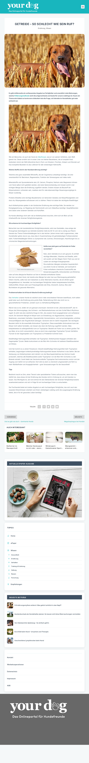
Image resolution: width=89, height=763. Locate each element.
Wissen (48, 28)
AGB (8, 686)
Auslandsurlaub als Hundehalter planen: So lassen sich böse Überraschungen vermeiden (47, 614)
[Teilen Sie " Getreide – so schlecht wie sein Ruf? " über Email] (57, 407)
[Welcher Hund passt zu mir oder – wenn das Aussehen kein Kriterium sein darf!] (35, 437)
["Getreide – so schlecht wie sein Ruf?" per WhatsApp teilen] (39, 407)
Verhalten (15, 297)
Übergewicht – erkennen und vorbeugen (71, 448)
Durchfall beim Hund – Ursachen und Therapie (31, 632)
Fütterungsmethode (21, 96)
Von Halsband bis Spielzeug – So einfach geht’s (31, 623)
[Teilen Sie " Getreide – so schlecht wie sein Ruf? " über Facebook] (44, 407)
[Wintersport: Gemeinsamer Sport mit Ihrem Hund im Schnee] (54, 437)
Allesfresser (42, 157)
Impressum (11, 679)
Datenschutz (12, 671)
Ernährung (41, 28)
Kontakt (10, 657)
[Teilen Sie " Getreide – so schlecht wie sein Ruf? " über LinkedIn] (53, 407)
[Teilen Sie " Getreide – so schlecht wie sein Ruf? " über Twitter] (48, 407)
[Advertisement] (20, 739)
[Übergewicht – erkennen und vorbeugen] (73, 437)
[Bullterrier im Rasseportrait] (15, 437)
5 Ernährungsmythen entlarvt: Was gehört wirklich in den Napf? (37, 605)
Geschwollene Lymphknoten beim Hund (29, 640)
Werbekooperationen (15, 665)
